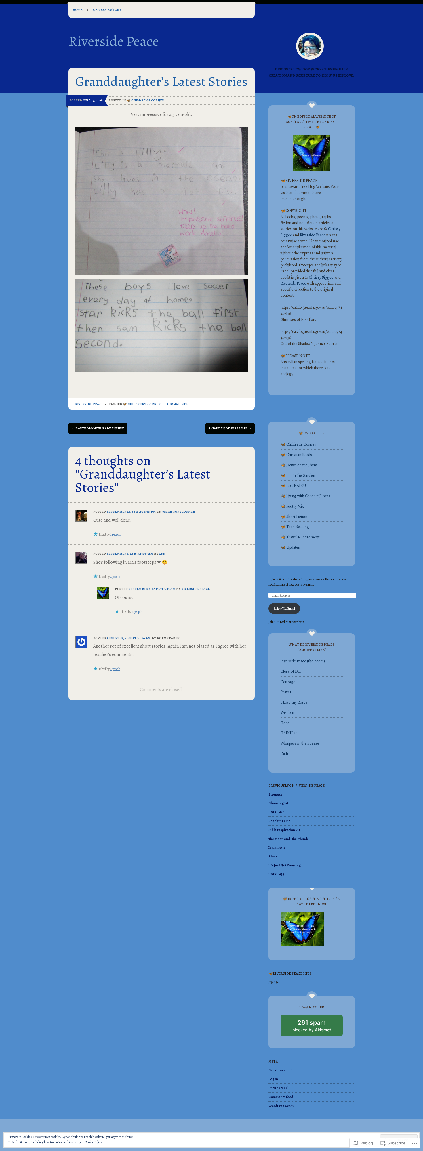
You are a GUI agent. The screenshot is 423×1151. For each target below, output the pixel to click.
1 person (115, 534)
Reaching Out (279, 821)
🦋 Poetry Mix (292, 506)
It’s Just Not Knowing (284, 865)
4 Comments (177, 404)
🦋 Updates (290, 547)
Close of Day (291, 671)
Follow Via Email (284, 608)
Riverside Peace (113, 41)
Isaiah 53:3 (276, 847)
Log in (273, 1079)
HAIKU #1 (289, 733)
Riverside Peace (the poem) (303, 661)
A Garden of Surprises (230, 428)
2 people (115, 576)
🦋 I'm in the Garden (298, 475)
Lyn (162, 554)
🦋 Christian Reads (296, 455)
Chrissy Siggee (321, 277)
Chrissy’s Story (107, 9)
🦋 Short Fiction (294, 516)
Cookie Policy (93, 1142)
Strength (275, 794)
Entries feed (278, 1088)
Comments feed (280, 1097)
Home (78, 9)
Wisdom (287, 712)
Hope (285, 723)
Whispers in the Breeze (300, 743)
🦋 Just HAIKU (293, 485)
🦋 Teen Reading (295, 526)
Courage (288, 682)
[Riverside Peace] (309, 46)
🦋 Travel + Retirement (300, 537)
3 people (115, 669)
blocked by (317, 1027)
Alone (273, 856)
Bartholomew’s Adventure (98, 428)
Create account (280, 1070)
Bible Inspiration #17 (284, 830)
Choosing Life (279, 803)
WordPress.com (281, 1106)
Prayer (286, 692)
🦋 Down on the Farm (299, 465)
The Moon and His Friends (288, 838)
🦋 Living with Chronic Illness (305, 496)
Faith (284, 753)
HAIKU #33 (276, 874)
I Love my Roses (294, 702)
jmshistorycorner (178, 512)
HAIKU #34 (276, 812)
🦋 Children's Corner (145, 100)
